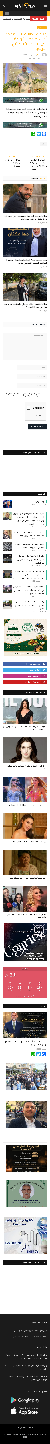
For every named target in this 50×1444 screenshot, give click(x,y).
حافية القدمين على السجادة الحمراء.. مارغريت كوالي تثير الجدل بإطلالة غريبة (25, 728)
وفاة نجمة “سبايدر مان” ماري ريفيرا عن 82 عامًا (28, 878)
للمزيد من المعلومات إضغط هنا (25, 996)
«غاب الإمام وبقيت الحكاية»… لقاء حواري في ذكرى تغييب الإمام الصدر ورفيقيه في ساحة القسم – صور (28, 590)
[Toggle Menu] (7, 13)
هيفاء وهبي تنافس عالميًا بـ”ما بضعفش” (12, 163)
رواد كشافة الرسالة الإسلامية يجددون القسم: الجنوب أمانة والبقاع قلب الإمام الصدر (29, 605)
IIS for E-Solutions (22, 1434)
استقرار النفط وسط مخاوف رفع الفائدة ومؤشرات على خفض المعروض (38, 164)
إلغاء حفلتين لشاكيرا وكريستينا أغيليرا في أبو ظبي (28, 805)
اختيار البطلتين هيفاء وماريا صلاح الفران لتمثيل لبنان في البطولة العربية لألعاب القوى (27, 1378)
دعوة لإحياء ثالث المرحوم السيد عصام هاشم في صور (26, 1043)
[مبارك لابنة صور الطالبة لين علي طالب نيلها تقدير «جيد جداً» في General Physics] (25, 287)
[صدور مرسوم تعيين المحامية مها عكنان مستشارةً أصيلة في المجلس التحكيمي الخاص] (25, 242)
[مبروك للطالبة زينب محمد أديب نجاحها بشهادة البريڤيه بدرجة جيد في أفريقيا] (25, 92)
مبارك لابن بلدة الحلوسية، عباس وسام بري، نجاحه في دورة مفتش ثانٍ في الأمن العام (25, 217)
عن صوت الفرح (28, 1427)
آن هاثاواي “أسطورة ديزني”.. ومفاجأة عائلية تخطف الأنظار (27, 767)
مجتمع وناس (42, 27)
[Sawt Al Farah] (25, 5)
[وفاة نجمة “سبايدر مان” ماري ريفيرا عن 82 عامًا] (25, 862)
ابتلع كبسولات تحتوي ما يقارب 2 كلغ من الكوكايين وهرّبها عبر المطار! (29, 545)
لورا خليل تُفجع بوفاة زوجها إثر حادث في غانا (30, 841)
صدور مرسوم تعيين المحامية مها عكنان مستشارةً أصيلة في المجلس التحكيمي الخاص (26, 261)
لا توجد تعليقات (32, 58)
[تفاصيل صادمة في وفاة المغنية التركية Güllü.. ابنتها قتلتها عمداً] (25, 899)
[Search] (4, 6)
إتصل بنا (18, 1427)
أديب (43, 143)
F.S (38, 54)
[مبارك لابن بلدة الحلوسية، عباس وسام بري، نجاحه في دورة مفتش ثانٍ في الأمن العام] (25, 198)
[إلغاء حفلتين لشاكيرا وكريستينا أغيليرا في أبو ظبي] (25, 789)
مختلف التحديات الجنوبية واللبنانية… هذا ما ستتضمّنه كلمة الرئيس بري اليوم (28, 533)
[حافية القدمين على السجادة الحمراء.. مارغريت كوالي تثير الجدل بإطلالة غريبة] (25, 711)
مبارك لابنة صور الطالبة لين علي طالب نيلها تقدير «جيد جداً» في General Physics (25, 305)
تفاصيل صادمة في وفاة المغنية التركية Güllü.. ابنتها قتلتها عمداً (26, 916)
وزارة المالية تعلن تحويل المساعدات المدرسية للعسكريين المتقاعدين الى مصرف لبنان (30, 559)
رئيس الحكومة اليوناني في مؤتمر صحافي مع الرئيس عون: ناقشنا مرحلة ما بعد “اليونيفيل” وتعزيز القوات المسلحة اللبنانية (28, 575)
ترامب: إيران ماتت (38, 501)
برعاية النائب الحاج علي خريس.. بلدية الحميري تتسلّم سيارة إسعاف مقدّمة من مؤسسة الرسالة (26, 1356)
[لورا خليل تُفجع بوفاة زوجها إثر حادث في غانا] (25, 826)
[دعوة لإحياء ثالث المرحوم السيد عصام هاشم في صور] (25, 1025)
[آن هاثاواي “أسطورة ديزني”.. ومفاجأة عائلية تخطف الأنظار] (25, 750)
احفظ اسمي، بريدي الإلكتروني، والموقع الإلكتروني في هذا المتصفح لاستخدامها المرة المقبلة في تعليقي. (26, 394)
